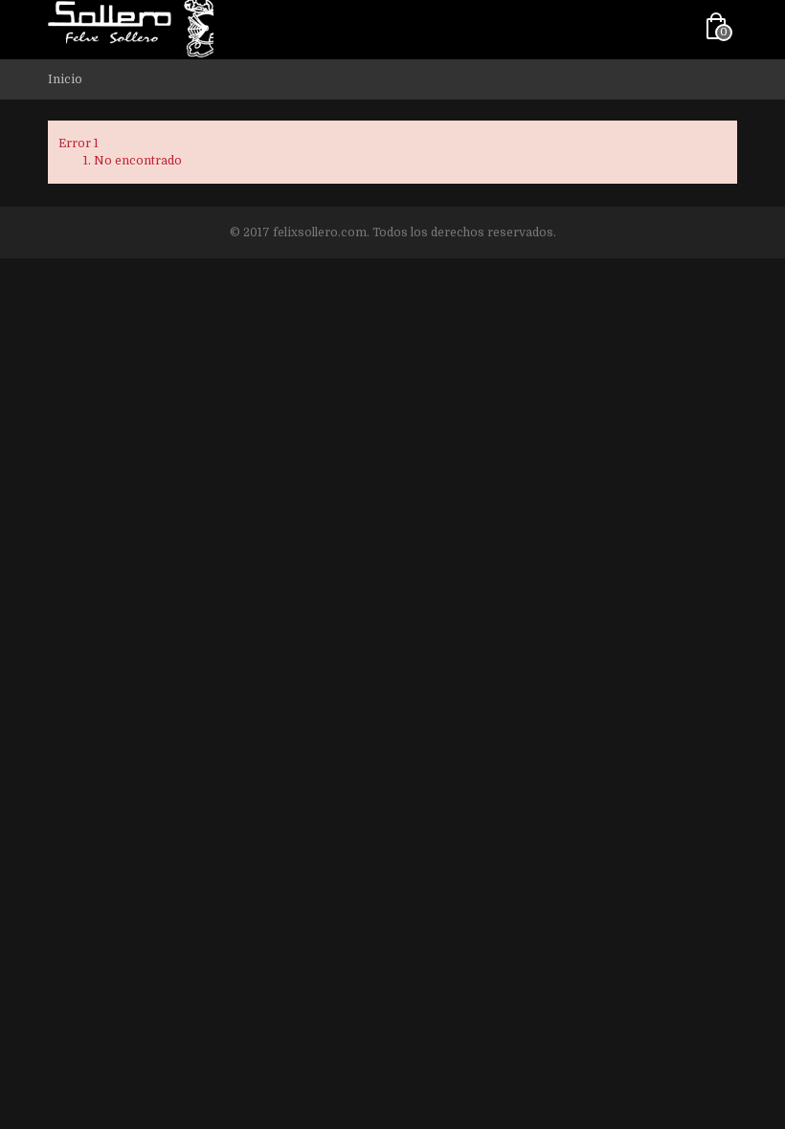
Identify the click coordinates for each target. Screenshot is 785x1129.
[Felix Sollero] (130, 27)
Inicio (65, 79)
